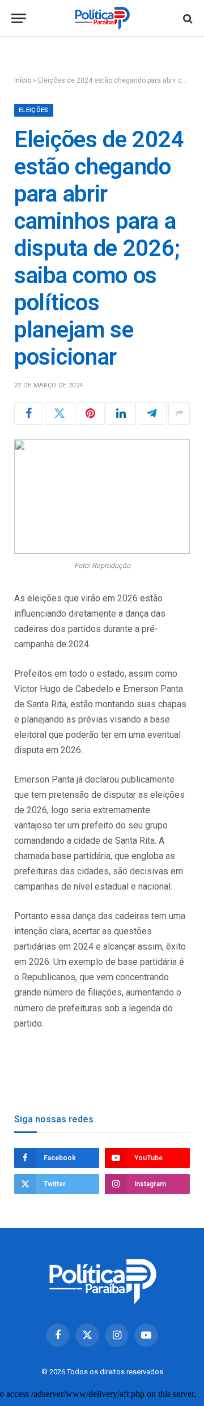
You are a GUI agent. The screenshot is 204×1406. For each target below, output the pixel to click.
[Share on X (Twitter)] (59, 413)
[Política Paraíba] (102, 18)
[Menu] (18, 18)
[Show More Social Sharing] (179, 413)
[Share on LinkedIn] (121, 413)
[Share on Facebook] (28, 413)
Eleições (34, 110)
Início (22, 80)
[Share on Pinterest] (90, 413)
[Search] (187, 18)
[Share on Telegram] (152, 413)
